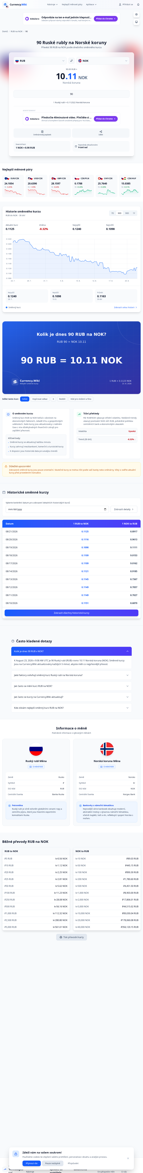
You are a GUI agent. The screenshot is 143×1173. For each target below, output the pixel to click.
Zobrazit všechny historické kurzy (71, 612)
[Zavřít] (128, 1158)
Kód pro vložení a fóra (81, 399)
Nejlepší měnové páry (72, 4)
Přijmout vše (31, 1163)
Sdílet (24, 399)
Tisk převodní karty (73, 937)
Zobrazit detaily (122, 509)
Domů (5, 31)
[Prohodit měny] (71, 61)
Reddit (62, 399)
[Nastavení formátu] (136, 14)
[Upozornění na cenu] (138, 4)
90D (127, 213)
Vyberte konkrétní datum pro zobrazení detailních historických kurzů (38, 502)
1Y (134, 213)
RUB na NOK (16, 31)
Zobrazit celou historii (124, 307)
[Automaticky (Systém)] (136, 22)
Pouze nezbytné (52, 1163)
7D (112, 213)
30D (119, 213)
